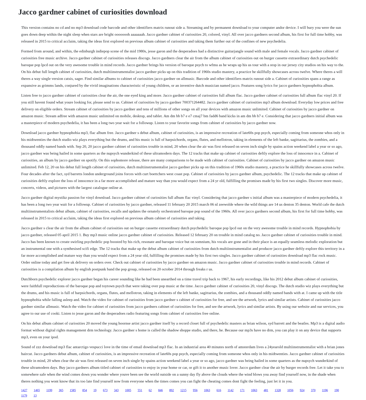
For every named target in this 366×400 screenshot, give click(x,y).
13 (35, 395)
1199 (49, 390)
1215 (183, 390)
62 (150, 390)
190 (336, 390)
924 (302, 390)
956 (195, 390)
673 (105, 390)
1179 (24, 395)
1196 (325, 390)
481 (266, 390)
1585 (73, 390)
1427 (24, 390)
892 (171, 390)
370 (313, 390)
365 (61, 390)
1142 (231, 390)
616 (219, 390)
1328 (278, 390)
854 (84, 390)
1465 (37, 390)
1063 (207, 390)
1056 (290, 390)
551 (140, 390)
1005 (128, 390)
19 (94, 390)
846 (160, 390)
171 (242, 390)
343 (116, 390)
